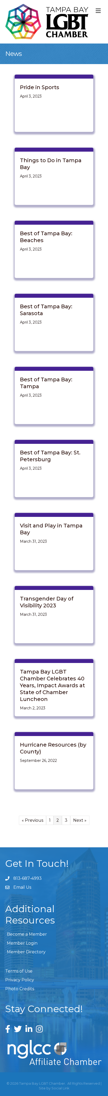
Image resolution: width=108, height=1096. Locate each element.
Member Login (22, 943)
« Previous (32, 820)
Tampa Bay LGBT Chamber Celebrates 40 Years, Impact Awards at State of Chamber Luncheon (52, 685)
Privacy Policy (19, 979)
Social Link (60, 1088)
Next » (80, 820)
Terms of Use (19, 971)
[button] (19, 989)
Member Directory (26, 951)
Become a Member (27, 934)
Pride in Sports (39, 87)
